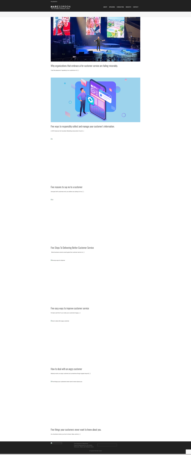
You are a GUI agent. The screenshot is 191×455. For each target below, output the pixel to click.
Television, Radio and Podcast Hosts (84, 446)
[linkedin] (104, 445)
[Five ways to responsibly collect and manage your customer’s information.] (95, 100)
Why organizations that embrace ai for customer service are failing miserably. (84, 66)
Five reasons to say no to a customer (66, 187)
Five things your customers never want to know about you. (76, 429)
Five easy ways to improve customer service (70, 308)
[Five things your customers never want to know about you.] (95, 403)
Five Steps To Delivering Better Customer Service (72, 247)
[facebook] (107, 445)
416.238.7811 (54, 1)
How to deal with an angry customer (66, 369)
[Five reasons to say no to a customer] (95, 160)
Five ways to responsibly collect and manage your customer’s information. (82, 126)
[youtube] (110, 445)
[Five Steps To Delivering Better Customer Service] (95, 221)
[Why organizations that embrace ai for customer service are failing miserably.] (95, 39)
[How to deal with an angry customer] (95, 342)
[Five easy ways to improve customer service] (95, 281)
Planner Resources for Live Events (83, 445)
